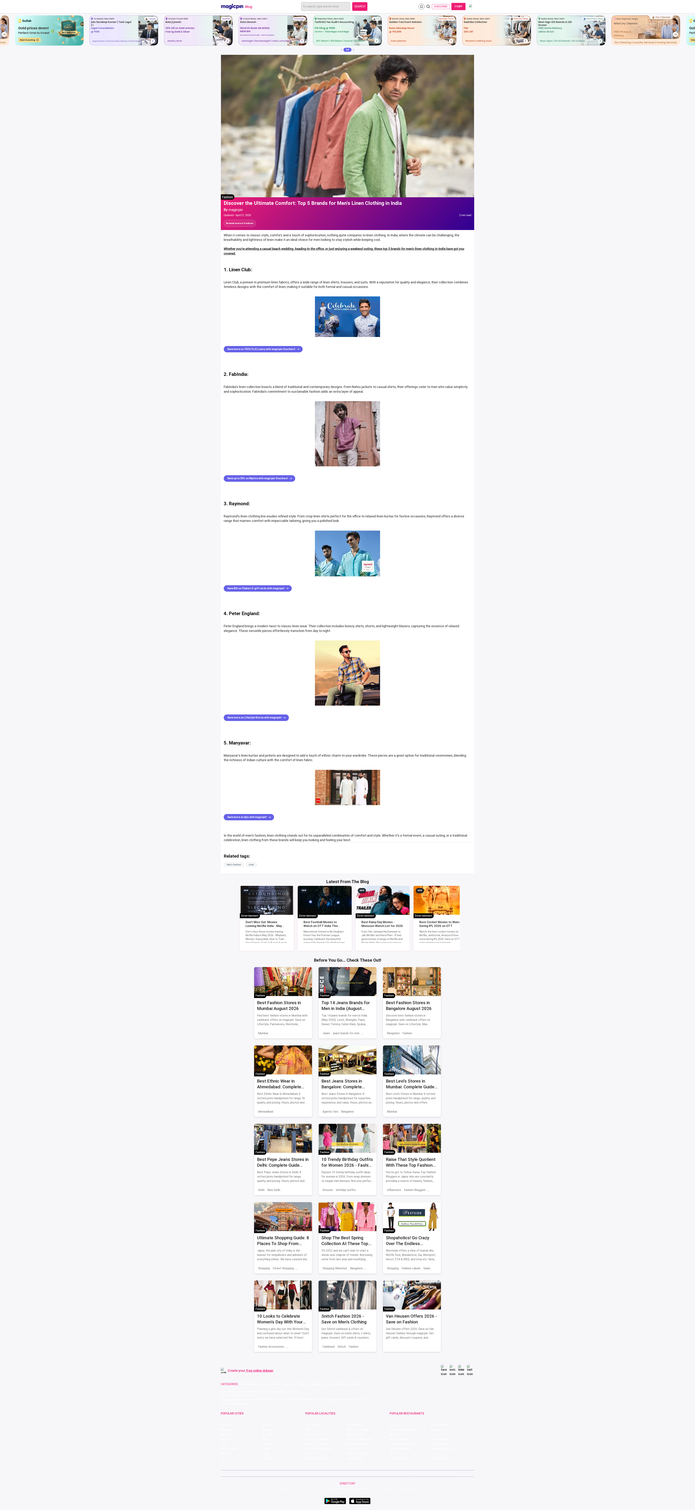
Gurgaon (267, 1424)
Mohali (224, 1444)
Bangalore (393, 1033)
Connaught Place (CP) (359, 1453)
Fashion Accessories (271, 1346)
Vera (421, 1473)
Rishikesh (226, 1453)
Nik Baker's (396, 1434)
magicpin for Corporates (403, 1473)
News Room (248, 1473)
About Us (263, 1473)
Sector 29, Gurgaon (358, 1429)
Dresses (328, 1190)
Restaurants (249, 1384)
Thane (266, 1448)
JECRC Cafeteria (440, 1444)
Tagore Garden (355, 1458)
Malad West (312, 1453)
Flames (435, 1434)
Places (363, 1473)
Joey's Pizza (397, 1453)
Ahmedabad (265, 1111)
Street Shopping (283, 1268)
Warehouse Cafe (440, 1439)
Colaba (351, 1448)
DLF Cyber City (313, 1434)
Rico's (434, 1453)
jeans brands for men (346, 1033)
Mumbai (263, 1033)
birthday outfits (346, 1190)
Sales (426, 1268)
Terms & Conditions (335, 1473)
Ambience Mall (355, 1434)
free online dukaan (259, 1370)
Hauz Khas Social (441, 1458)
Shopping (264, 1268)
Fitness (301, 1384)
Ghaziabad (227, 1434)
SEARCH (359, 6)
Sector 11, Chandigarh (318, 1444)
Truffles (394, 1424)
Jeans (326, 1033)
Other (356, 1384)
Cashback (329, 1346)
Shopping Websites (335, 1268)
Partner (373, 1473)
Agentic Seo (330, 1111)
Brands (383, 1473)
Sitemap (352, 1473)
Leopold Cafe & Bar (442, 1448)
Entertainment (249, 915)
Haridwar (267, 1458)
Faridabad (268, 1434)
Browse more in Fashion (239, 223)
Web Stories (446, 1473)
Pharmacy (343, 1384)
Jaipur (224, 1439)
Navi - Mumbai (229, 1448)
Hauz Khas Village (315, 1458)
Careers (433, 1473)
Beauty (264, 1384)
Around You (276, 1473)
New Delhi (273, 1190)
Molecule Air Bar (399, 1439)
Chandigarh (268, 1429)
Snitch (342, 1346)
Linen (251, 864)
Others (409, 1489)
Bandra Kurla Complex (318, 1448)
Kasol (224, 1458)
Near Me (297, 1473)
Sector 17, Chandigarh (359, 1439)
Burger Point (438, 1429)
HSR (307, 1429)
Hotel (330, 1384)
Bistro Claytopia (440, 1424)
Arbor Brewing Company (404, 1429)
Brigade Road (354, 1424)
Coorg (265, 1453)
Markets (302, 1268)
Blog (287, 1473)
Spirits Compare (313, 1473)
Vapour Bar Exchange (402, 1444)
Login (458, 6)
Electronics (316, 1384)
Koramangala (313, 1424)
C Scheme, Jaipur (357, 1444)
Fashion (227, 197)
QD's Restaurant (399, 1458)
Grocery (289, 1384)
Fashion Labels (411, 1268)
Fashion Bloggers (415, 1190)
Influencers (394, 1190)
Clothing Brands (297, 1346)
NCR (264, 1439)
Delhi (261, 1190)
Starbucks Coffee (400, 1448)
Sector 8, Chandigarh (317, 1439)
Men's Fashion (234, 864)
